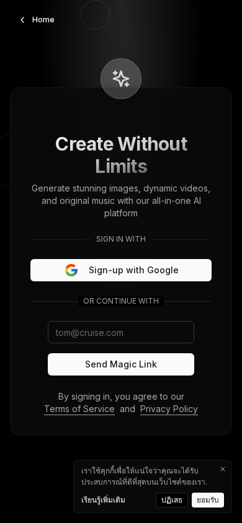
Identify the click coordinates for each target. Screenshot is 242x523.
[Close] (223, 469)
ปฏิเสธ (171, 499)
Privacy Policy (169, 408)
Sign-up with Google (134, 270)
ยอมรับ (208, 499)
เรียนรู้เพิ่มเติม (103, 499)
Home (43, 19)
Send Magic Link (121, 364)
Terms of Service (79, 408)
